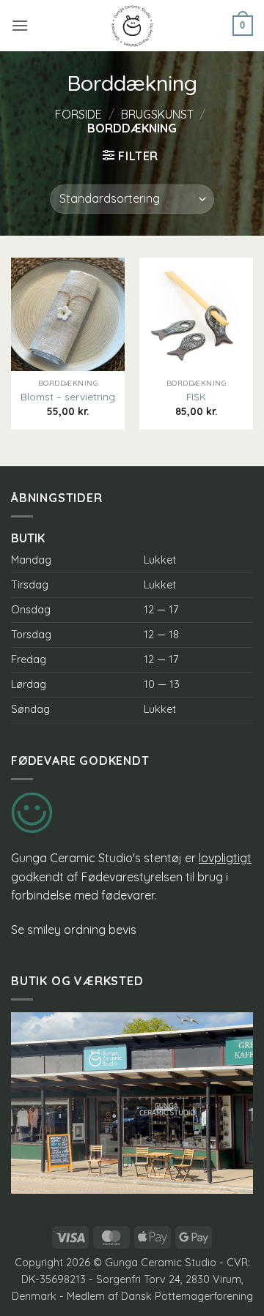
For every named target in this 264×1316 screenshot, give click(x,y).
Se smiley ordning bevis (73, 929)
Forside (78, 114)
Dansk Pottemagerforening (187, 1296)
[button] (20, 25)
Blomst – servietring (68, 396)
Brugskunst (157, 114)
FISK (196, 396)
